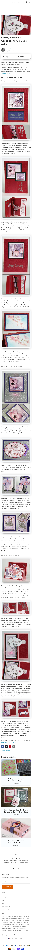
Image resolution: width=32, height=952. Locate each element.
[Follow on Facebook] (2, 935)
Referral (4, 898)
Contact (4, 895)
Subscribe (7, 887)
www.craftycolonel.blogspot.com (9, 742)
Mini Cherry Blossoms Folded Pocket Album (16, 842)
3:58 (29, 55)
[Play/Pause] (3, 56)
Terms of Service (6, 906)
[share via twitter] (6, 746)
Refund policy (5, 909)
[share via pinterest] (10, 746)
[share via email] (13, 746)
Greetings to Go (5, 73)
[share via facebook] (2, 746)
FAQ (3, 903)
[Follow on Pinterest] (10, 935)
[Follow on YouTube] (14, 935)
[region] (16, 860)
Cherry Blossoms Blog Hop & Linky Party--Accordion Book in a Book (16, 811)
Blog (3, 900)
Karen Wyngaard (11, 49)
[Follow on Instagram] (6, 935)
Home (3, 892)
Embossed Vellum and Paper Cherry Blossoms (16, 780)
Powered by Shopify (22, 942)
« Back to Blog (6, 751)
